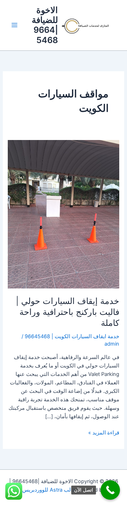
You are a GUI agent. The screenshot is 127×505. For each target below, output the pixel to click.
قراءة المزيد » (103, 432)
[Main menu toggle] (14, 25)
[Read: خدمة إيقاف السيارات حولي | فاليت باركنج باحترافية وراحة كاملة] (63, 214)
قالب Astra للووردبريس (48, 490)
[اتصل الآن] (110, 490)
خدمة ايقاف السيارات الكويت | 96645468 (72, 336)
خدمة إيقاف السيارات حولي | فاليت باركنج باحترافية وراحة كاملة (67, 312)
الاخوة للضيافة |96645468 (45, 25)
